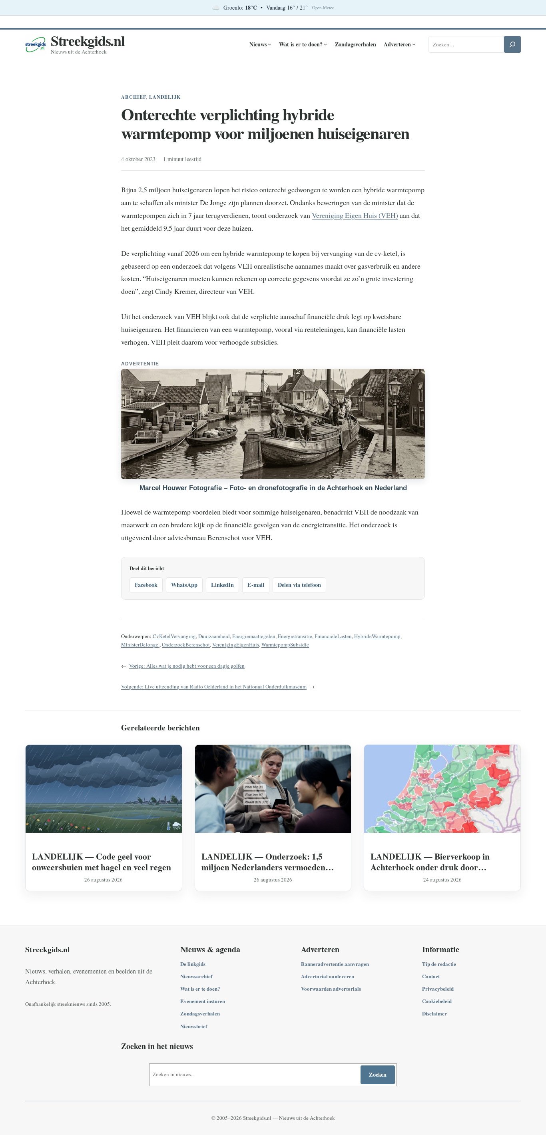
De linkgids (192, 963)
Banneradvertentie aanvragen (335, 963)
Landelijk (165, 97)
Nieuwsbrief (193, 1026)
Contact (431, 976)
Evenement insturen (202, 1001)
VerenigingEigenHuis (235, 644)
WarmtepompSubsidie (285, 644)
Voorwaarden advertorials (331, 988)
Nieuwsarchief (196, 976)
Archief (133, 97)
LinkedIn (222, 584)
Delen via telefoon (299, 584)
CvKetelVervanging (174, 636)
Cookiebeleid (437, 1001)
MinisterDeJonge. (140, 644)
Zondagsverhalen (200, 1013)
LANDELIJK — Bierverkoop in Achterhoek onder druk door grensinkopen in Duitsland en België (437, 861)
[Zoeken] (512, 44)
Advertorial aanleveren (327, 976)
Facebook (146, 584)
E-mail (255, 584)
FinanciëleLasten (333, 636)
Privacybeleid (438, 988)
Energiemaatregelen (253, 636)
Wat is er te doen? (200, 988)
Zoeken (378, 1074)
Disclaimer (434, 1013)
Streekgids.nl (88, 40)
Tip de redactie (439, 963)
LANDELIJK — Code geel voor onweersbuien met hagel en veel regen (101, 861)
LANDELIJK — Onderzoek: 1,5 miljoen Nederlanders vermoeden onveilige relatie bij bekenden (263, 861)
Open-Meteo (323, 7)
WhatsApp (184, 584)
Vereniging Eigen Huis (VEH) (355, 215)
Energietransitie (295, 636)
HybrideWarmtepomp (377, 636)
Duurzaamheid (214, 636)
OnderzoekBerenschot (186, 644)
